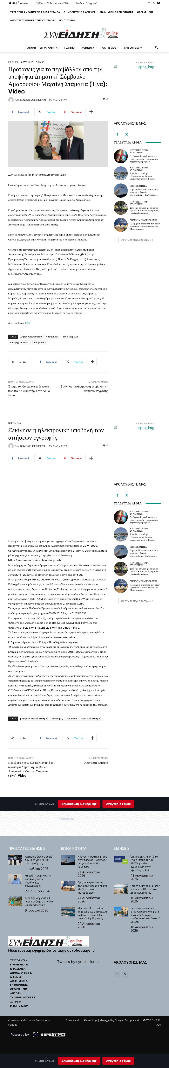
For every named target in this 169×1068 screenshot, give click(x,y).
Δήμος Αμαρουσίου (31, 336)
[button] (157, 48)
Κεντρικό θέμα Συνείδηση (139, 151)
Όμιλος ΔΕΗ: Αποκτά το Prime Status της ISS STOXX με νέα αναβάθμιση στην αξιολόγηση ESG (144, 863)
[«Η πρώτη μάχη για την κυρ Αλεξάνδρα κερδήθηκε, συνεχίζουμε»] (15, 879)
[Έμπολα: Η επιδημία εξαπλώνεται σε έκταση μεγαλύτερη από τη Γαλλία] (121, 173)
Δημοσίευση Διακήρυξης (79, 1060)
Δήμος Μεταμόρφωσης (143, 220)
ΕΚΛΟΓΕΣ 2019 (17, 62)
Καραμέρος (52, 336)
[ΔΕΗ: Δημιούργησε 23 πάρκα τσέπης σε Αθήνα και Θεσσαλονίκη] (15, 901)
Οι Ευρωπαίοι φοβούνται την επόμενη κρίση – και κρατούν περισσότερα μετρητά (144, 159)
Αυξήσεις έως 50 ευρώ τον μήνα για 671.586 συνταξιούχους (38, 860)
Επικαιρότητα (138, 186)
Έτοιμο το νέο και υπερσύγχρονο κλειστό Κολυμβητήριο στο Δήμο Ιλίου (29, 391)
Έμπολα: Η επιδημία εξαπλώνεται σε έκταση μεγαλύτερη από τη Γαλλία (142, 176)
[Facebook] (149, 3)
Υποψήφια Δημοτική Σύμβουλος (28, 342)
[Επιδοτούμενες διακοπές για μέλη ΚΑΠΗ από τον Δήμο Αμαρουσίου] (121, 889)
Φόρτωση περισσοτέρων (136, 240)
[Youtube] (158, 3)
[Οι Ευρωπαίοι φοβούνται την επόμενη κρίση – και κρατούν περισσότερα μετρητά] (121, 156)
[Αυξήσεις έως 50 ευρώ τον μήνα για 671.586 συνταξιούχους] (15, 860)
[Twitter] (153, 3)
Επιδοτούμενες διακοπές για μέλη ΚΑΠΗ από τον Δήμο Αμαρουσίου (145, 889)
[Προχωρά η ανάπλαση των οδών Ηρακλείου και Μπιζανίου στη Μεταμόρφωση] (121, 225)
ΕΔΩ (28, 322)
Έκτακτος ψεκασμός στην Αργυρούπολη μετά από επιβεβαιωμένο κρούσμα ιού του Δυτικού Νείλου (145, 915)
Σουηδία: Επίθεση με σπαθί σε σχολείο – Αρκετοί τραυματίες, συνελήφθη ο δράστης (144, 211)
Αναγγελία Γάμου (118, 1060)
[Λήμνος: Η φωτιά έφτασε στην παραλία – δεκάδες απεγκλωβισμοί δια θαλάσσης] (121, 190)
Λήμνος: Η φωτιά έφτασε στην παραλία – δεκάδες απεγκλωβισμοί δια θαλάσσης (144, 192)
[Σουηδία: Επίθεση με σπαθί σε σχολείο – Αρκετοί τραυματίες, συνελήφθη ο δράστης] (121, 208)
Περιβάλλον (36, 62)
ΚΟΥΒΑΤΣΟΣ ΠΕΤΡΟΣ (33, 99)
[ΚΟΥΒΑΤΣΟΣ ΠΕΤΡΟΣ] (11, 100)
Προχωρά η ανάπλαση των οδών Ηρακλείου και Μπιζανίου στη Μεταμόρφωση (145, 226)
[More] (91, 112)
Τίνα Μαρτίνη (71, 336)
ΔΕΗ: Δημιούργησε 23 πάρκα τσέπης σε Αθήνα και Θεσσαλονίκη (39, 902)
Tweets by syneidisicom (78, 961)
